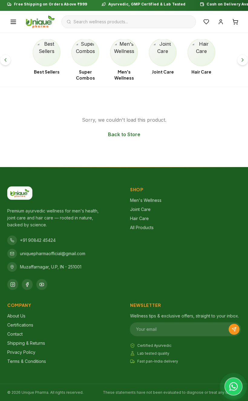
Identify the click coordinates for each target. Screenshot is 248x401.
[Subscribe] (234, 329)
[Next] (242, 59)
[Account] (220, 21)
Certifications (20, 324)
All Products (142, 227)
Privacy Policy (21, 352)
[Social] (12, 284)
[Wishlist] (206, 21)
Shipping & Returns (26, 343)
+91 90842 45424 (38, 240)
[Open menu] (13, 22)
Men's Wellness (146, 200)
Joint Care (140, 209)
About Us (16, 315)
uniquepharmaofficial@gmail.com (52, 253)
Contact (15, 334)
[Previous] (5, 59)
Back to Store (124, 134)
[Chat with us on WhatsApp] (233, 386)
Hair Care (139, 218)
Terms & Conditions (26, 361)
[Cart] (235, 21)
